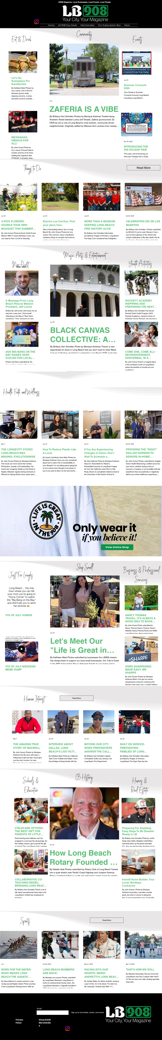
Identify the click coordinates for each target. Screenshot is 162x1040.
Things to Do (32, 169)
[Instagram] (37, 22)
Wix (58, 1039)
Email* (39, 1009)
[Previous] (13, 521)
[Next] (148, 521)
